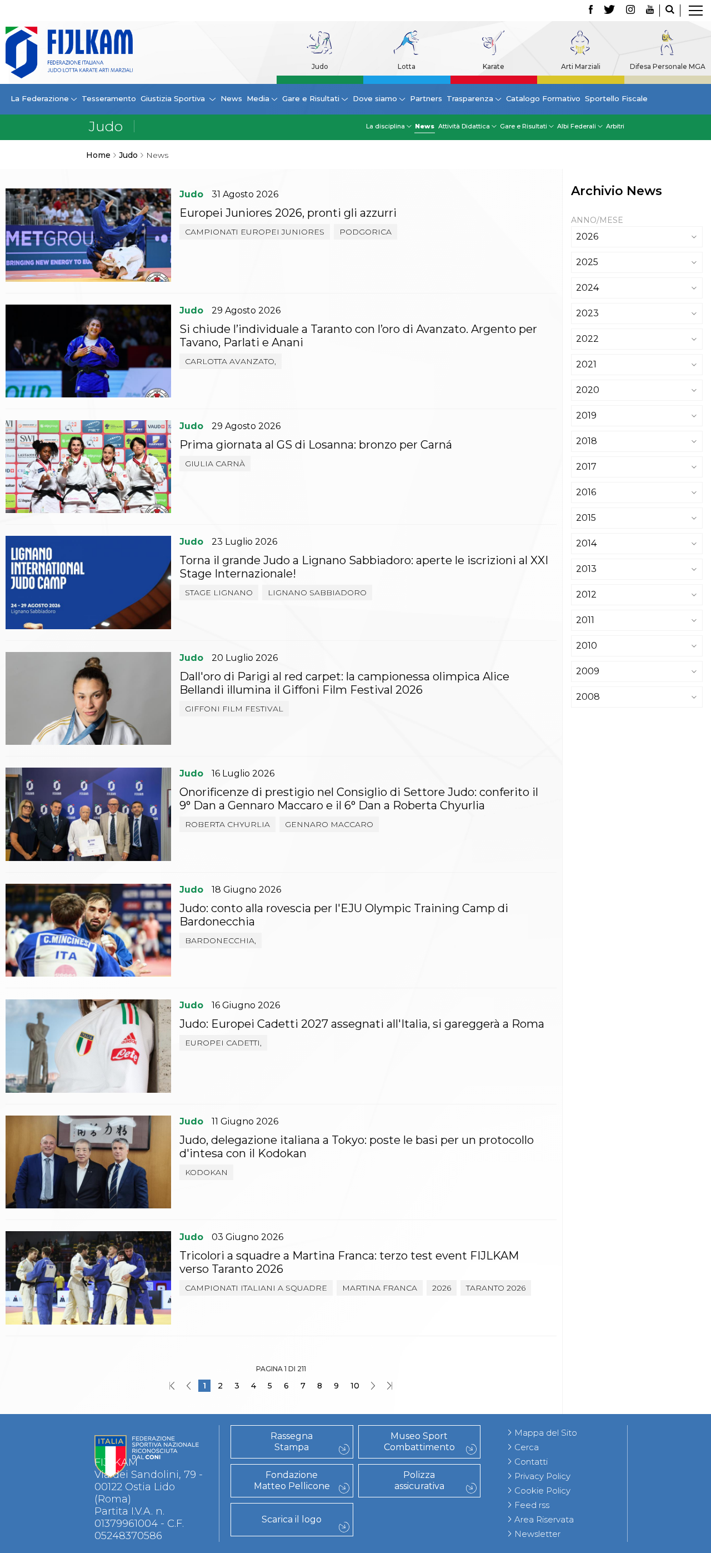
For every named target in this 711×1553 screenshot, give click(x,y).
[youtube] (649, 10)
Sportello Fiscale (616, 98)
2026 (441, 1288)
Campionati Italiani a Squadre (256, 1288)
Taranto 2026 (495, 1288)
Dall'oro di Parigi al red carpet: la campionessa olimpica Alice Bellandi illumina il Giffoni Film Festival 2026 (344, 683)
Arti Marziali (580, 66)
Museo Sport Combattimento (419, 1441)
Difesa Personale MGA (667, 66)
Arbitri (615, 126)
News (231, 98)
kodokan (206, 1172)
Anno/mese (597, 220)
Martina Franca (379, 1288)
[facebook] (590, 10)
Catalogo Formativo (543, 98)
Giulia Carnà (215, 464)
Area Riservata (544, 1519)
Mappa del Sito (545, 1432)
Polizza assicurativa (419, 1480)
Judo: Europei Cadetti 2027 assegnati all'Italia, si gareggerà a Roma (361, 1024)
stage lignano (219, 593)
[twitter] (609, 10)
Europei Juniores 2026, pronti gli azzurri (288, 213)
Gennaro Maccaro (329, 824)
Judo (320, 66)
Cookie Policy (542, 1490)
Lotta (406, 66)
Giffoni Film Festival (234, 709)
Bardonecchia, (220, 940)
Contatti (531, 1461)
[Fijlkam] (69, 52)
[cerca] (669, 10)
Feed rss (531, 1505)
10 (355, 1386)
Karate (493, 66)
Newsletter (537, 1534)
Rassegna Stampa (292, 1441)
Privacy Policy (542, 1476)
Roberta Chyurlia (227, 824)
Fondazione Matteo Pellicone (292, 1480)
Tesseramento (109, 98)
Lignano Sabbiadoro (317, 593)
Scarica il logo (292, 1519)
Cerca (526, 1447)
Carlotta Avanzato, (230, 361)
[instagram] (630, 10)
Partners (426, 98)
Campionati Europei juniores (254, 232)
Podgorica (365, 232)
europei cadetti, (223, 1043)
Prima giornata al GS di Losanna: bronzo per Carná (315, 444)
